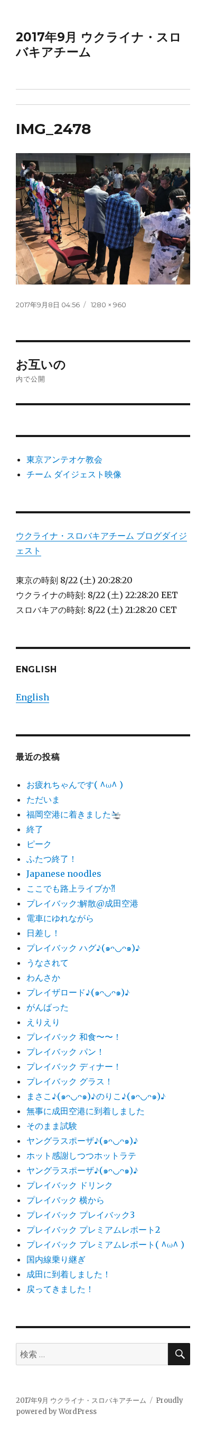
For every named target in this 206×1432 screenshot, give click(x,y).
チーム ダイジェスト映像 (73, 474)
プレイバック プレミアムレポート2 (93, 1229)
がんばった (47, 1007)
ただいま (43, 799)
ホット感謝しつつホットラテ (81, 1155)
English (32, 697)
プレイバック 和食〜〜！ (73, 1036)
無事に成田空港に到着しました (85, 1111)
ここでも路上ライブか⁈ (70, 888)
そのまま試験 (51, 1125)
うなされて (47, 962)
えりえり (43, 1022)
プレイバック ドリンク (69, 1185)
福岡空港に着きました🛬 (73, 814)
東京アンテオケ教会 (64, 459)
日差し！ (43, 933)
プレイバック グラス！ (69, 1081)
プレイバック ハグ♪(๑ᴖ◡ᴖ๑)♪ (83, 947)
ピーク (39, 844)
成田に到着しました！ (68, 1274)
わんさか (43, 977)
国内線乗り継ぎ (56, 1259)
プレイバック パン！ (65, 1051)
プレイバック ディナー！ (73, 1066)
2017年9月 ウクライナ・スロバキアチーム (81, 1400)
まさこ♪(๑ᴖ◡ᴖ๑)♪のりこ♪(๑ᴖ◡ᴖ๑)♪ (96, 1096)
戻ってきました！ (60, 1289)
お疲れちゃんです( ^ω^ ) (74, 784)
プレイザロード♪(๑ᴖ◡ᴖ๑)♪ (78, 992)
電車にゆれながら (60, 918)
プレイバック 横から (65, 1200)
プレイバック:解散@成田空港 (82, 903)
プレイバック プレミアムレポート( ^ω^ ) (105, 1244)
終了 (34, 829)
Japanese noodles (63, 873)
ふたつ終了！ (51, 858)
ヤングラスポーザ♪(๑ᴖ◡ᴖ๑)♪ (82, 1140)
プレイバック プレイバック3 (80, 1214)
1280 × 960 (108, 304)
